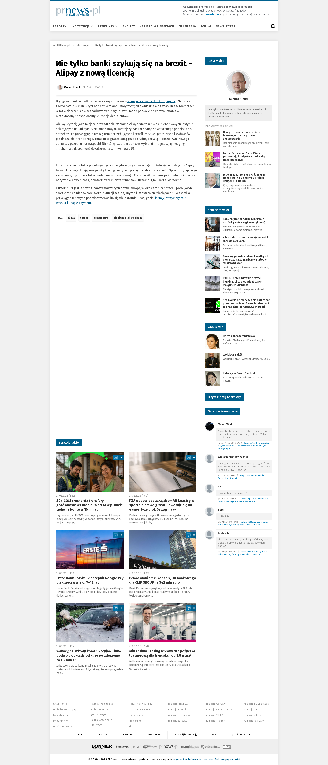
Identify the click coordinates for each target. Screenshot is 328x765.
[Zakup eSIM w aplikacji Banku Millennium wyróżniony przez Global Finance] (209, 511)
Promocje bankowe (177, 720)
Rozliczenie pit (136, 715)
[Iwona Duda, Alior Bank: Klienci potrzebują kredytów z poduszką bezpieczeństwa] (212, 159)
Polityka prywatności (227, 759)
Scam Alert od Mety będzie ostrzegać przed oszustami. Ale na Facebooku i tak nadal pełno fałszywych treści (246, 303)
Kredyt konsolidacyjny (64, 709)
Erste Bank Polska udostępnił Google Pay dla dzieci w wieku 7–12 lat (90, 580)
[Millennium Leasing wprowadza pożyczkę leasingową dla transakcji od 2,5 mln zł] (162, 622)
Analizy (128, 26)
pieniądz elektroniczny (128, 218)
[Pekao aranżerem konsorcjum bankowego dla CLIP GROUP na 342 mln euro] (162, 549)
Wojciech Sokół (232, 354)
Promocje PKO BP (214, 715)
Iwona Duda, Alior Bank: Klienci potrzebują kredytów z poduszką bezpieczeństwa (244, 156)
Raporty (59, 26)
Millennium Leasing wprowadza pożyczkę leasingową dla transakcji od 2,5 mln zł (162, 653)
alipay (71, 218)
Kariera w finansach (157, 26)
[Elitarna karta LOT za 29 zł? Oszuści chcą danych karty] (212, 243)
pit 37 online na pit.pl (139, 709)
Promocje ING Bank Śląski (256, 704)
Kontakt (104, 734)
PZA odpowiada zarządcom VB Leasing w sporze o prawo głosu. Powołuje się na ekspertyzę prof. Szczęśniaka (161, 505)
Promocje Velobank (253, 715)
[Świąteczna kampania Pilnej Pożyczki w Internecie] (209, 458)
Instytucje (80, 26)
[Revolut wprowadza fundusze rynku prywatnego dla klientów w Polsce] (209, 488)
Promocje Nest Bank (253, 720)
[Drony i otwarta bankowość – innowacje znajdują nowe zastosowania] (212, 138)
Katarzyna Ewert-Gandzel (239, 373)
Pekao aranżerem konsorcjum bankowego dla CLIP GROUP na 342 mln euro (162, 580)
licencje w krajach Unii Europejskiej (151, 101)
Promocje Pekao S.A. (177, 704)
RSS (213, 734)
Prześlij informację (186, 734)
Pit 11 (131, 726)
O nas (81, 734)
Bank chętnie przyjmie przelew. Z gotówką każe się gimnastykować (244, 220)
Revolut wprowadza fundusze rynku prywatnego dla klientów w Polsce (243, 500)
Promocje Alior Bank (215, 704)
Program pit (135, 720)
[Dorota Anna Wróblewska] (212, 341)
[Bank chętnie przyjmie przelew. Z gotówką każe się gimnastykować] (212, 224)
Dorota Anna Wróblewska (239, 336)
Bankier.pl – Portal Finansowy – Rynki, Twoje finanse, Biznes (122, 746)
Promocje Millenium (215, 720)
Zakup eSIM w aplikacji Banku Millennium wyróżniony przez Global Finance (243, 523)
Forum (206, 26)
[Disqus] (126, 281)
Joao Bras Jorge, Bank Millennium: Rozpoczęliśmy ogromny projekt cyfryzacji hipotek (244, 178)
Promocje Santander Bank (218, 709)
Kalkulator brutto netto (103, 704)
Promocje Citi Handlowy (179, 715)
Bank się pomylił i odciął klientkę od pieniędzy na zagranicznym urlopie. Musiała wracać (245, 260)
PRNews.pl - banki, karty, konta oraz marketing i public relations (169, 746)
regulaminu (180, 759)
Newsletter (226, 26)
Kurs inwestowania (62, 726)
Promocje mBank (252, 709)
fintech (84, 218)
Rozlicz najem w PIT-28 (140, 704)
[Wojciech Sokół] (212, 360)
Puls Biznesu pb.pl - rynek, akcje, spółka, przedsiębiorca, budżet (227, 746)
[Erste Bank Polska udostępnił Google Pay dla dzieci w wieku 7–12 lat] (90, 549)
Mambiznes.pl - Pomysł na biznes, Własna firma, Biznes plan (190, 746)
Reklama (128, 734)
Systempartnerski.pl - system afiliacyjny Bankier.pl (150, 746)
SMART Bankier (60, 704)
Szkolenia (187, 26)
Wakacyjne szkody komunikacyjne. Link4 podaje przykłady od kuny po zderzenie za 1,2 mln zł (88, 655)
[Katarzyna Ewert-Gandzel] (212, 378)
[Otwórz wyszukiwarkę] (273, 26)
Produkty (106, 26)
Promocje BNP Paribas (178, 709)
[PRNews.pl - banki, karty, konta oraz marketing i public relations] (76, 11)
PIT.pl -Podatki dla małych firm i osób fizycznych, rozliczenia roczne (136, 746)
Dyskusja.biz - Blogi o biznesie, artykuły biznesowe (210, 746)
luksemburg (101, 218)
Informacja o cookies (200, 759)
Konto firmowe (61, 720)
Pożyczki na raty (61, 715)
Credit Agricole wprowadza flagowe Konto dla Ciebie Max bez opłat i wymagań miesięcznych (243, 446)
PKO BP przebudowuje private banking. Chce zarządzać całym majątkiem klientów (242, 281)
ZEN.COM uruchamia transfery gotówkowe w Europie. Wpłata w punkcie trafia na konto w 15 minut (89, 505)
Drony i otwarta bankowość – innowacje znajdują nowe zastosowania (241, 135)
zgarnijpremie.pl (240, 734)
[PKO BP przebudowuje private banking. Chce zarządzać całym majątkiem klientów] (212, 283)
